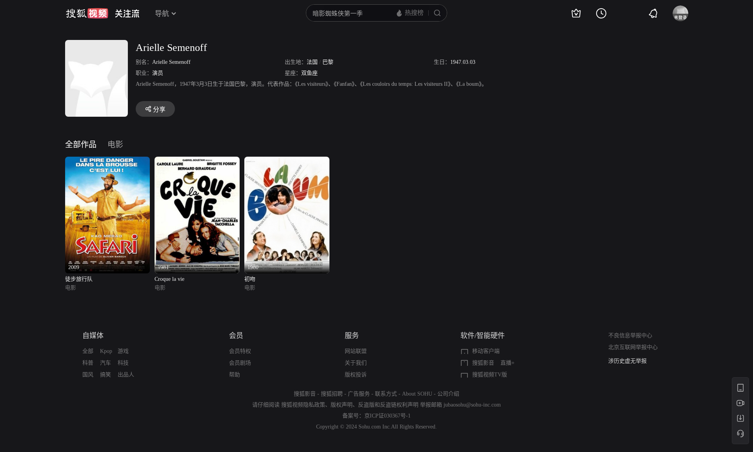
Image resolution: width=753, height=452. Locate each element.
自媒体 (93, 336)
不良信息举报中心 (630, 335)
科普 (87, 363)
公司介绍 (448, 394)
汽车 (105, 363)
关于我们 (356, 363)
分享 (159, 109)
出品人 (126, 375)
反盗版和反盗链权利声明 (388, 405)
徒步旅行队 (79, 279)
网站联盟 (356, 351)
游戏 (123, 351)
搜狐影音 (483, 363)
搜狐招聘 (332, 394)
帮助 (234, 375)
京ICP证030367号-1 (387, 416)
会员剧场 (240, 363)
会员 (236, 336)
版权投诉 (356, 375)
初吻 (249, 279)
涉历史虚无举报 (627, 356)
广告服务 (359, 394)
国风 (87, 375)
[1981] (197, 161)
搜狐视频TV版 (489, 375)
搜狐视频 (87, 13)
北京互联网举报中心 (633, 347)
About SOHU (417, 394)
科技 (123, 363)
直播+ (507, 363)
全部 (87, 351)
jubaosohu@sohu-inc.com (472, 405)
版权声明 (342, 405)
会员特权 (240, 351)
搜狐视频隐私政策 (303, 405)
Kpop (106, 351)
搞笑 (105, 375)
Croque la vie (169, 279)
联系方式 (386, 394)
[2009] (107, 161)
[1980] (286, 161)
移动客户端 (486, 351)
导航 (162, 13)
